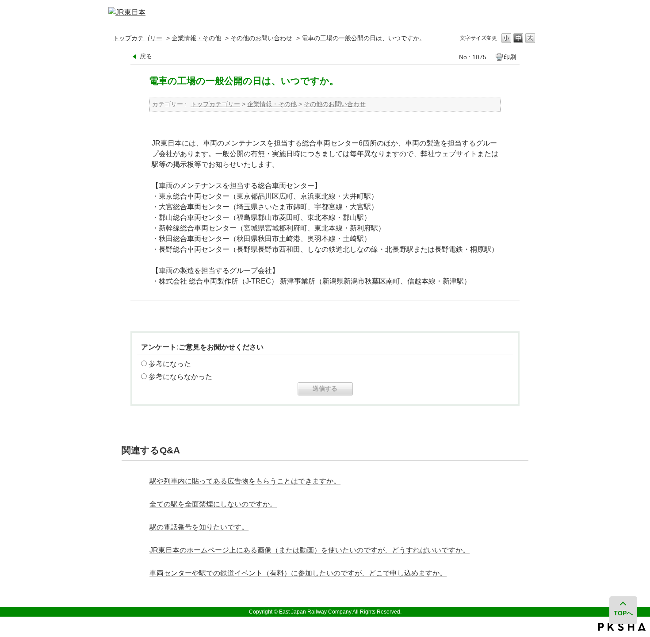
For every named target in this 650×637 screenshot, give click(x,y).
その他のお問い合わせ (261, 38)
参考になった (170, 364)
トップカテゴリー (137, 38)
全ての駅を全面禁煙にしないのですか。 (213, 504)
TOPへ (623, 613)
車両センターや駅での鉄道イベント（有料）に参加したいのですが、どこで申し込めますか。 (298, 573)
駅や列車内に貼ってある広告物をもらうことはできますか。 (244, 481)
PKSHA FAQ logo (622, 627)
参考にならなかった (180, 376)
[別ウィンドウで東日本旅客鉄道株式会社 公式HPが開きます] (126, 12)
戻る (146, 56)
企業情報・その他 (196, 38)
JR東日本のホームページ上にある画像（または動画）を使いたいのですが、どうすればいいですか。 (309, 550)
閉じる (529, 12)
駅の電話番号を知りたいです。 (199, 527)
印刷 (510, 57)
